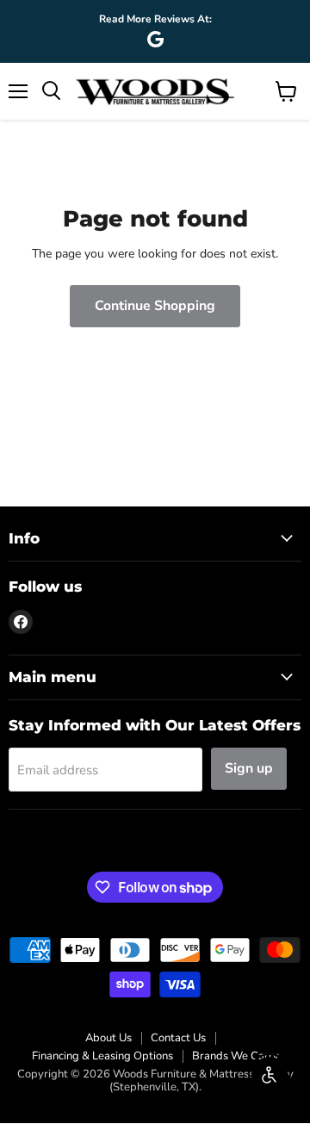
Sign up (249, 768)
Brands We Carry (235, 1056)
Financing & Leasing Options (102, 1056)
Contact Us (178, 1038)
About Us (108, 1038)
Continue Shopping (155, 305)
